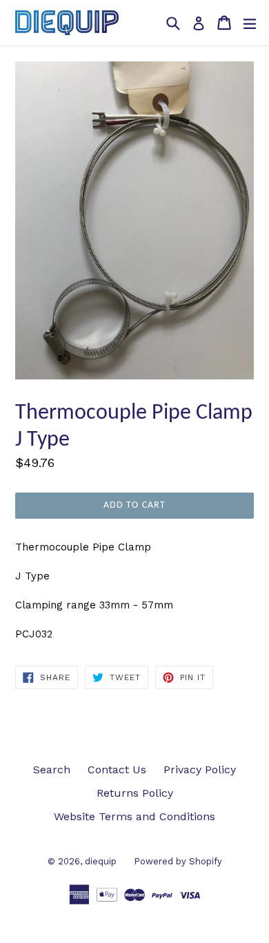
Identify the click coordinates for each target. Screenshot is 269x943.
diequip (101, 861)
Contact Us (117, 769)
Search (51, 769)
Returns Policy (135, 793)
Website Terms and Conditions (134, 816)
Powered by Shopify (178, 861)
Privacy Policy (199, 769)
